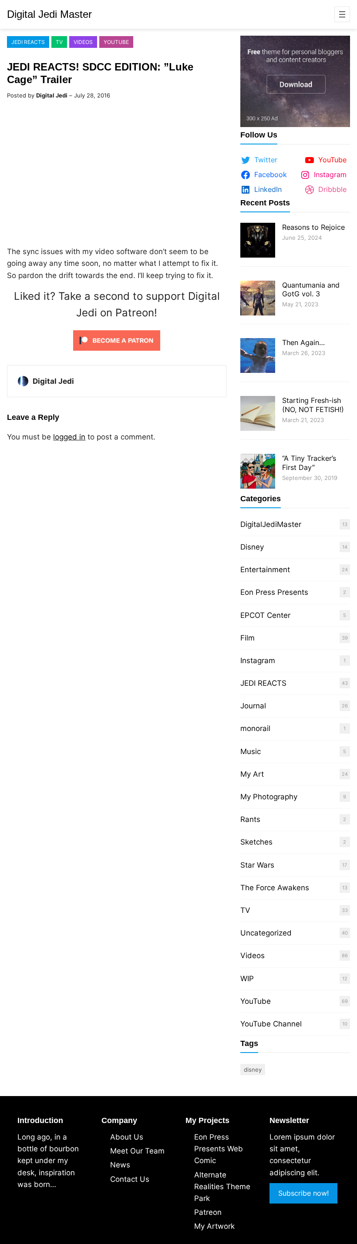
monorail (255, 728)
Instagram (257, 660)
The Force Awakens (274, 887)
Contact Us (129, 1179)
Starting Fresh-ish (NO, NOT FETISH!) (313, 405)
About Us (126, 1137)
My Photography (268, 796)
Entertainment (265, 569)
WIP (247, 978)
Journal (253, 705)
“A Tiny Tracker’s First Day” (309, 463)
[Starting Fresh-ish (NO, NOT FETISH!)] (257, 414)
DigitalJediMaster (270, 524)
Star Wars (257, 865)
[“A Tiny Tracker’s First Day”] (257, 472)
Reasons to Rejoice (313, 227)
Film (247, 638)
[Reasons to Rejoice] (257, 241)
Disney (252, 547)
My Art (252, 774)
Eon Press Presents (274, 592)
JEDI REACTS (28, 42)
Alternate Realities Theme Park (222, 1186)
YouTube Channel (271, 1023)
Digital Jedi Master (49, 14)
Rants (250, 819)
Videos (83, 42)
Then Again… (303, 342)
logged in (69, 437)
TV (59, 42)
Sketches (256, 842)
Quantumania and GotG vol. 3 (311, 289)
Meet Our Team (137, 1151)
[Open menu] (342, 14)
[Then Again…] (257, 356)
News (120, 1164)
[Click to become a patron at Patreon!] (116, 352)
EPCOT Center (265, 615)
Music (250, 751)
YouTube (116, 42)
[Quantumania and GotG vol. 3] (257, 299)
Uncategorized (266, 933)
